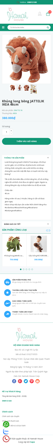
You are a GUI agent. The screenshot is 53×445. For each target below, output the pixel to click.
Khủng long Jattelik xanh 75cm (16, 255)
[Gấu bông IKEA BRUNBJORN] (39, 244)
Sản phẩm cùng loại (14, 229)
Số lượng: (6, 126)
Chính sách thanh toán (10, 421)
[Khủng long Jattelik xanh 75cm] (14, 244)
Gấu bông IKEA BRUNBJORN (40, 255)
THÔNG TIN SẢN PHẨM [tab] (14, 158)
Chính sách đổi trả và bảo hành (14, 425)
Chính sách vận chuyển (10, 416)
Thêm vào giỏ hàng (26, 141)
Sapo (32, 442)
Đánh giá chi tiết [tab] (12, 224)
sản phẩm (49, 12)
